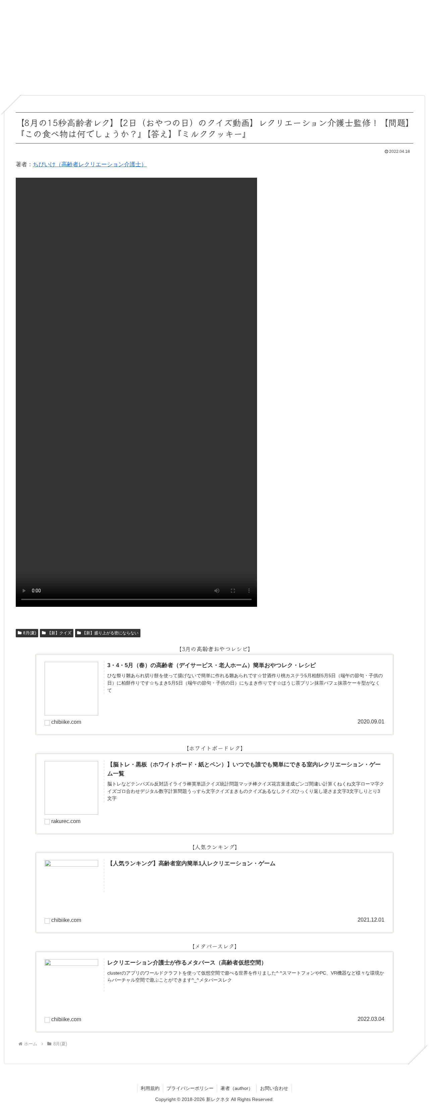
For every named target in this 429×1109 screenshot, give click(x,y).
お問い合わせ (274, 1088)
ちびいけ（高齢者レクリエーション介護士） (90, 164)
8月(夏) (29, 633)
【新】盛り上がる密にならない (110, 633)
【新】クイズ (59, 633)
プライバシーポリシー (190, 1088)
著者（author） (237, 1088)
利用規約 (150, 1088)
